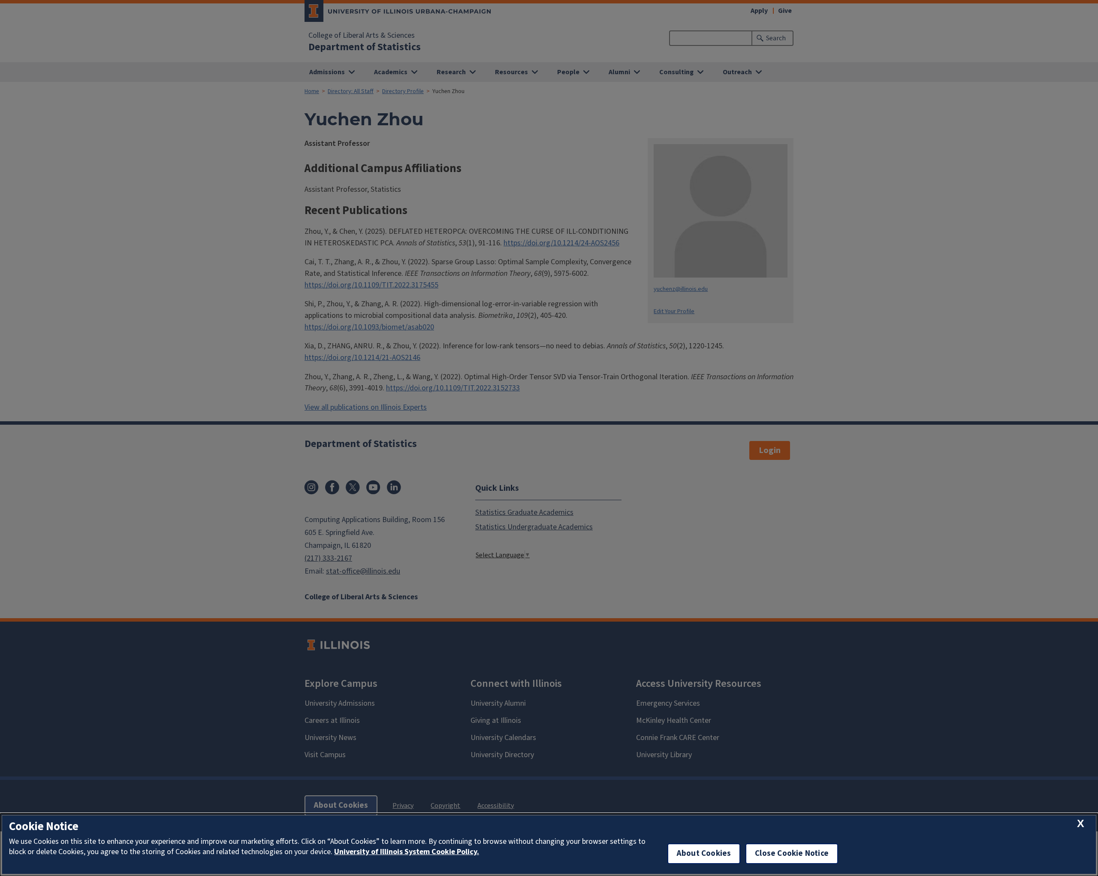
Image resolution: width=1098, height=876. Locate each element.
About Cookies (704, 853)
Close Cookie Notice (792, 853)
